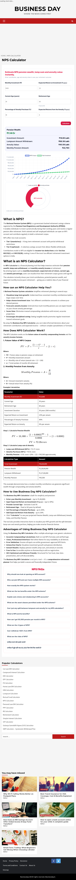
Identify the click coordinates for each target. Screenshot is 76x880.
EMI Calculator (8, 676)
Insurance (44, 789)
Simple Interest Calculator (12, 718)
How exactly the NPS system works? (21, 586)
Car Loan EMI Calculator (11, 669)
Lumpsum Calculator (10, 694)
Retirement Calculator (11, 715)
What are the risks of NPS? (17, 636)
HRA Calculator (8, 690)
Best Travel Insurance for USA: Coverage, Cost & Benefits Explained (56, 795)
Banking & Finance (9, 815)
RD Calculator (8, 711)
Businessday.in (50, 877)
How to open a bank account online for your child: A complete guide (55, 821)
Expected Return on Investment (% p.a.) (53, 83)
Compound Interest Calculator (14, 672)
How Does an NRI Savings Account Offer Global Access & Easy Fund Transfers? (18, 822)
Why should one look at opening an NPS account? (26, 574)
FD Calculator (8, 683)
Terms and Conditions (10, 865)
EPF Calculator (8, 679)
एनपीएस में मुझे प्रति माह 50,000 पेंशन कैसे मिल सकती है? (24, 648)
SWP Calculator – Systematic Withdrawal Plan (19, 729)
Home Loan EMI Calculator (12, 686)
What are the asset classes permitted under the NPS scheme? (31, 603)
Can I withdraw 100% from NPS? (19, 631)
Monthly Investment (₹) (13, 83)
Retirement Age (44, 96)
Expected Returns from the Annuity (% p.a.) (54, 109)
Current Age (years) (12, 96)
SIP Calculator (8, 722)
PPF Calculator (8, 708)
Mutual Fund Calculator (11, 697)
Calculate (65, 123)
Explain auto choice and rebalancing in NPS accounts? (28, 597)
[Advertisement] (38, 39)
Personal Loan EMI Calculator (13, 704)
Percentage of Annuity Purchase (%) (18, 109)
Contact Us (23, 865)
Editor (5, 798)
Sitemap (6, 870)
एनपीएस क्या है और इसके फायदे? (16, 642)
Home (5, 861)
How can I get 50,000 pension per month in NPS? (26, 619)
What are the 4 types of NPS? (18, 625)
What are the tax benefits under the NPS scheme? (26, 591)
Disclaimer (23, 861)
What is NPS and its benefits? (18, 614)
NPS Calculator (12, 265)
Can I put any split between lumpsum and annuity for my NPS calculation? (35, 608)
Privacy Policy (13, 861)
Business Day (37, 8)
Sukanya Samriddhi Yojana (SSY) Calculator (18, 725)
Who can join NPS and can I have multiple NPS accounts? (29, 580)
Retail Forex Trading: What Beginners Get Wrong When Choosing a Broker (19, 849)
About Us (32, 865)
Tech (5, 789)
